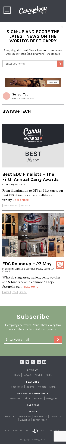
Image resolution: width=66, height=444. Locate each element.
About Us (9, 416)
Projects (25, 205)
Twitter (26, 398)
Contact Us (56, 416)
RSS (39, 362)
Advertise (25, 420)
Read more (22, 200)
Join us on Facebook (22, 362)
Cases (6, 292)
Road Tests (17, 386)
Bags (17, 375)
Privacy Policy (40, 420)
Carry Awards (10, 205)
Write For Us (40, 416)
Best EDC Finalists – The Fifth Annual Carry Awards (30, 177)
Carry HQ (9, 184)
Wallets (39, 375)
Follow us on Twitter (27, 362)
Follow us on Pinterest (33, 362)
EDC (15, 292)
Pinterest (38, 398)
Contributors (24, 416)
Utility (23, 292)
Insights (30, 386)
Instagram (44, 362)
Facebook (15, 398)
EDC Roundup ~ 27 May (26, 263)
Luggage (27, 375)
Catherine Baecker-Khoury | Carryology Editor (27, 269)
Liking (52, 386)
